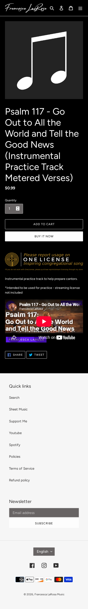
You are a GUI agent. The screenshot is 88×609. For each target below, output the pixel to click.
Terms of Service (21, 468)
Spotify (14, 445)
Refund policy (19, 480)
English (42, 551)
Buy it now (44, 236)
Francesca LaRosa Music (49, 594)
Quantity (10, 200)
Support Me (18, 421)
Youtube (15, 433)
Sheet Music (18, 409)
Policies (14, 457)
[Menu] (80, 8)
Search (14, 398)
